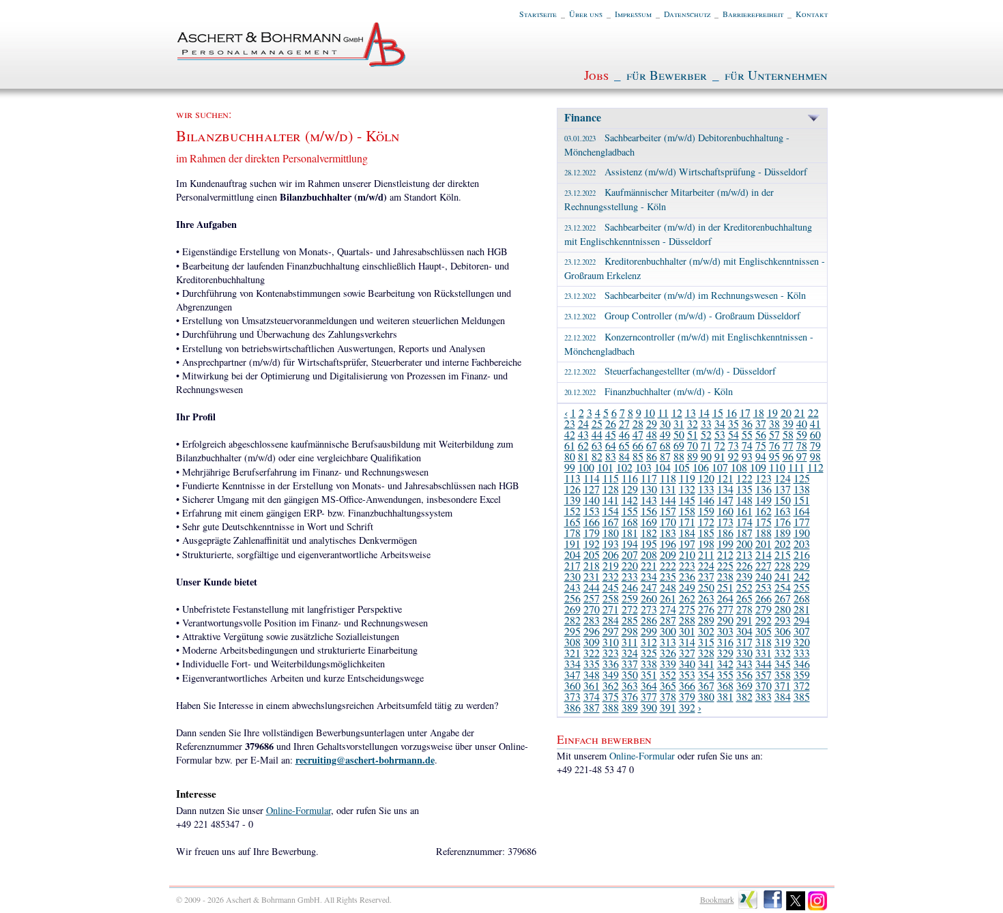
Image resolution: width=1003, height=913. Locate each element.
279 (763, 609)
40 (801, 423)
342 (725, 663)
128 (610, 489)
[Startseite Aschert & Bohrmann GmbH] (292, 63)
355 (725, 674)
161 (744, 511)
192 (591, 543)
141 (610, 500)
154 (610, 511)
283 (591, 620)
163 (782, 511)
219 (610, 565)
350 (630, 674)
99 (569, 467)
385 (802, 696)
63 (597, 445)
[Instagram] (818, 907)
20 (786, 412)
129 (630, 489)
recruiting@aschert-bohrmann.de (365, 760)
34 (719, 423)
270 (591, 609)
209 (668, 554)
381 (725, 696)
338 (649, 663)
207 (630, 554)
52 (706, 434)
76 (774, 445)
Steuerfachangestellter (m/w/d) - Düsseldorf (670, 370)
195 (649, 543)
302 (706, 631)
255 (802, 587)
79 (815, 445)
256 (572, 598)
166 (591, 522)
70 (692, 445)
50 (678, 434)
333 (802, 653)
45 (610, 434)
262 (687, 598)
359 (802, 674)
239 (744, 576)
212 (725, 554)
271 (610, 609)
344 (763, 663)
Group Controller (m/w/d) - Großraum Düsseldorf (682, 315)
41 (815, 423)
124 (782, 478)
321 (572, 653)
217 (572, 565)
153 (591, 511)
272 (630, 609)
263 (706, 598)
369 (744, 685)
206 (610, 554)
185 (706, 532)
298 (630, 631)
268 (802, 598)
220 (630, 565)
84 (624, 456)
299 (649, 631)
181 (630, 532)
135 (744, 489)
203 (802, 543)
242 (802, 576)
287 (668, 620)
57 (774, 434)
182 (649, 532)
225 (725, 565)
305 (763, 631)
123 (763, 478)
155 (630, 511)
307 (802, 631)
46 (624, 434)
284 (610, 620)
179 (591, 532)
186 (725, 532)
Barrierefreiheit (753, 13)
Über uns (585, 13)
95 (774, 456)
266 (763, 598)
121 (725, 478)
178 (572, 532)
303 (725, 631)
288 (687, 620)
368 (725, 685)
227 (763, 565)
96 (788, 456)
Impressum (633, 13)
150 (782, 500)
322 (591, 653)
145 (687, 500)
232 (610, 576)
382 (744, 696)
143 (649, 500)
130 (649, 489)
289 (706, 620)
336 (610, 663)
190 (802, 532)
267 (782, 598)
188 (763, 532)
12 (676, 412)
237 (706, 576)
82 (597, 456)
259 (630, 598)
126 (572, 489)
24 (583, 423)
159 (706, 511)
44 (597, 434)
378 (668, 696)
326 (668, 653)
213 (744, 554)
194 (630, 543)
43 (583, 434)
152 (572, 511)
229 (802, 565)
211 (706, 554)
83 (610, 456)
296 (591, 631)
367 (706, 685)
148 (744, 500)
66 (638, 445)
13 (690, 412)
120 (706, 478)
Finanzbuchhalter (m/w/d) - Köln (648, 391)
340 (687, 663)
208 (649, 554)
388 (610, 707)
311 (630, 642)
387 (591, 707)
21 (799, 412)
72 (719, 445)
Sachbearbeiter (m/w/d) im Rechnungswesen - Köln (685, 295)
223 (687, 565)
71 (706, 445)
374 (591, 696)
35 (733, 423)
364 (649, 685)
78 (801, 445)
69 (678, 445)
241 (782, 576)
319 (782, 642)
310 (610, 642)
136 (763, 489)
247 (649, 587)
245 (610, 587)
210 (687, 554)
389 (630, 707)
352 (668, 674)
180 (610, 532)
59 (801, 434)
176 (782, 522)
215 (782, 554)
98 (815, 456)
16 (731, 412)
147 (725, 500)
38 (774, 423)
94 (760, 456)
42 (569, 434)
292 (763, 620)
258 (610, 598)
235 (668, 576)
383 (763, 696)
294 (802, 620)
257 (591, 598)
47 (638, 434)
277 (725, 609)
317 (744, 642)
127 (591, 489)
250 (706, 587)
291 (744, 620)
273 (649, 609)
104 (662, 467)
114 (591, 478)
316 (725, 642)
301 (687, 631)
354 (706, 674)
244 (591, 587)
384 (782, 696)
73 (733, 445)
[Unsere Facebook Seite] (772, 907)
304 (744, 631)
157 (668, 511)
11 (663, 412)
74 (747, 445)
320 (802, 642)
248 (668, 587)
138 (802, 489)
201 (763, 543)
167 (610, 522)
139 (572, 500)
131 (668, 489)
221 (649, 565)
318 (763, 642)
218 (591, 565)
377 (649, 696)
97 (801, 456)
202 (782, 543)
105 (681, 467)
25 (597, 423)
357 (763, 674)
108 (739, 467)
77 (788, 445)
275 (687, 609)
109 (758, 467)
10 (649, 412)
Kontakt (812, 13)
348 (591, 674)
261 (668, 598)
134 (725, 489)
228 (782, 565)
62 (583, 445)
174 (744, 522)
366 (687, 685)
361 (591, 685)
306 (782, 631)
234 (649, 576)
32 (692, 423)
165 (572, 522)
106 (701, 467)
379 (687, 696)
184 (687, 532)
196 (668, 543)
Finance (582, 117)
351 (649, 674)
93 (747, 456)
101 (605, 467)
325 (649, 653)
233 (630, 576)
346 (802, 663)
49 (665, 434)
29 (651, 423)
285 (630, 620)
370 (763, 685)
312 (649, 642)
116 (630, 478)
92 (733, 456)
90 (706, 456)
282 (572, 620)
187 (744, 532)
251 (725, 587)
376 (630, 696)
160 (725, 511)
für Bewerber (666, 74)
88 (678, 456)
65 (624, 445)
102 (624, 467)
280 (782, 609)
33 (706, 423)
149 (763, 500)
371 (782, 685)
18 (758, 412)
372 (802, 685)
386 (572, 707)
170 (668, 522)
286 (649, 620)
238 (725, 576)
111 (796, 467)
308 (572, 642)
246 (630, 587)
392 (687, 707)
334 (572, 663)
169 (649, 522)
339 (668, 663)
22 (813, 412)
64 (610, 445)
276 (706, 609)
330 (744, 653)
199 (725, 543)
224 (706, 565)
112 (815, 467)
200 (744, 543)
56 (760, 434)
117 (649, 478)
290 (725, 620)
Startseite (538, 13)
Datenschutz (687, 13)
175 (763, 522)
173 (725, 522)
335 (591, 663)
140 (591, 500)
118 (668, 478)
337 (630, 663)
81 (583, 456)
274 (668, 609)
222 (668, 565)
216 (802, 554)
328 (706, 653)
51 (692, 434)
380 (706, 696)
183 (668, 532)
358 (782, 674)
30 (665, 423)
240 (763, 576)
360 (572, 685)
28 (638, 423)
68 (665, 445)
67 (651, 445)
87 (665, 456)
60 (815, 434)
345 (782, 663)
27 (624, 423)
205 (591, 554)
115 (610, 478)
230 (572, 576)
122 (744, 478)
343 (744, 663)
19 (772, 412)
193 (610, 543)
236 (687, 576)
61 (569, 445)
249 (687, 587)
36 (747, 423)
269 (572, 609)
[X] (796, 907)
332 (782, 653)
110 (777, 467)
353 (687, 674)
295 (572, 631)
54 (733, 434)
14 (704, 412)
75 (760, 445)
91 (719, 456)
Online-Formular (298, 810)
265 (744, 598)
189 (782, 532)
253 (763, 587)
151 (802, 500)
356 (744, 674)
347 (572, 674)
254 (782, 587)
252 (744, 587)
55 (747, 434)
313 (668, 642)
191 (572, 543)
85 (638, 456)
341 (706, 663)
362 (610, 685)
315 (706, 642)
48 (651, 434)
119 (687, 478)
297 (610, 631)
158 (687, 511)
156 (649, 511)
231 (591, 576)
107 (720, 467)
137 (782, 489)
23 (569, 423)
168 (630, 522)
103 (643, 467)
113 (572, 478)
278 (744, 609)
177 (802, 522)
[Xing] (748, 907)
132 (687, 489)
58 (788, 434)
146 (706, 500)
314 (687, 642)
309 (591, 642)
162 (763, 511)
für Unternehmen (776, 74)
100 (586, 467)
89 (692, 456)
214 (763, 554)
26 (610, 423)
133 (706, 489)
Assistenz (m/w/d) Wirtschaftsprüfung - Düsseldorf (685, 171)
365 (668, 685)
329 (725, 653)
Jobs (596, 74)
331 (763, 653)
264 (725, 598)
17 (745, 412)
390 (649, 707)
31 (678, 423)
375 (610, 696)
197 (687, 543)
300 (668, 631)
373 (572, 696)
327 (687, 653)
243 (572, 587)
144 (668, 500)
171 (687, 522)
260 (649, 598)
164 (802, 511)
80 (569, 456)
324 (630, 653)
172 (706, 522)
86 (651, 456)
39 (788, 423)
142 (630, 500)
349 (610, 674)
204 (572, 554)
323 (610, 653)
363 (630, 685)
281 (802, 609)
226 (744, 565)
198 (706, 543)
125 (802, 478)
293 (782, 620)
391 (668, 707)
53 (719, 434)
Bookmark (717, 899)
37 (760, 423)
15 (717, 412)
